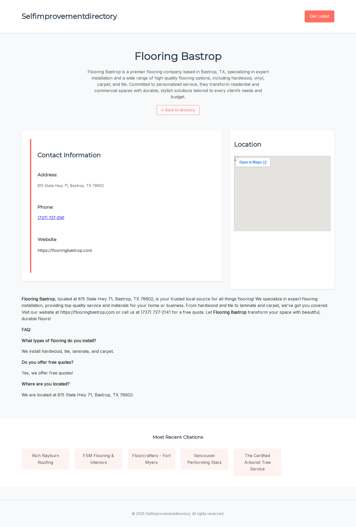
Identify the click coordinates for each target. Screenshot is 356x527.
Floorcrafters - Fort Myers (151, 459)
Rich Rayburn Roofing (45, 459)
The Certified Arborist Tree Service (257, 462)
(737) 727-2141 (51, 217)
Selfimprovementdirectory (69, 16)
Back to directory (178, 110)
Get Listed (319, 16)
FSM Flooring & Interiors (98, 459)
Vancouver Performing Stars (204, 459)
